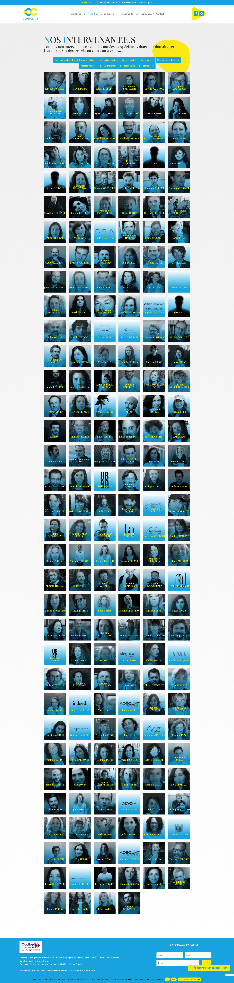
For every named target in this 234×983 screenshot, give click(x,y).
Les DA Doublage (108, 65)
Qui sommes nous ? (145, 14)
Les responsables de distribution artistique (75, 60)
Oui (167, 979)
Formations (75, 14)
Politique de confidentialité (189, 979)
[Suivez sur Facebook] (196, 13)
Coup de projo (107, 14)
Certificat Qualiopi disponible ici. (34, 961)
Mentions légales (27, 970)
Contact (160, 14)
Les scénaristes (146, 65)
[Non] (231, 979)
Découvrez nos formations (209, 968)
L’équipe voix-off (88, 65)
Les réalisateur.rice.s (108, 60)
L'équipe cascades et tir (168, 60)
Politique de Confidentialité (46, 970)
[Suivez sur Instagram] (201, 13)
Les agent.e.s (147, 60)
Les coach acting (127, 65)
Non (174, 979)
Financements (126, 14)
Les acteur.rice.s (129, 60)
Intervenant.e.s (90, 14)
